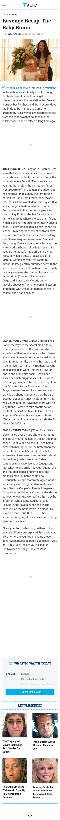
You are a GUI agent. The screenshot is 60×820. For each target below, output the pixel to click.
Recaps (13, 14)
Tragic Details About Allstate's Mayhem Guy (43, 745)
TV (3, 14)
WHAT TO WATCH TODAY (32, 663)
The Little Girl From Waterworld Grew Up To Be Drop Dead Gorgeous (13, 792)
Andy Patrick (14, 34)
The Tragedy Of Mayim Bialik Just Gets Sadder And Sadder (12, 746)
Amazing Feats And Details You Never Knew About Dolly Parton (43, 792)
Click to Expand (31, 691)
